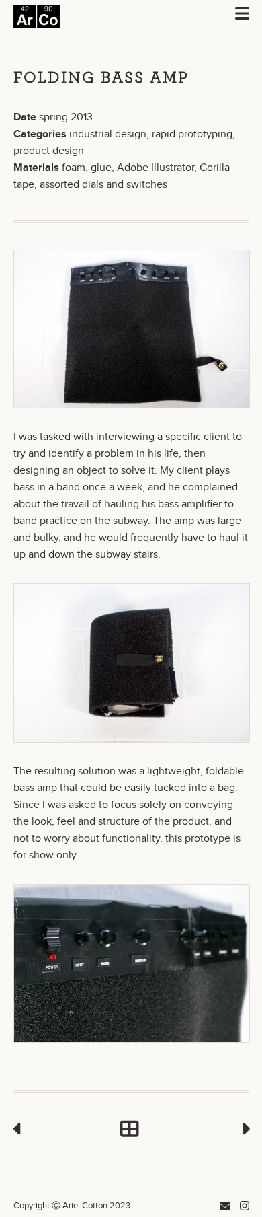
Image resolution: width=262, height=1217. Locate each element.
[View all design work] (131, 1129)
